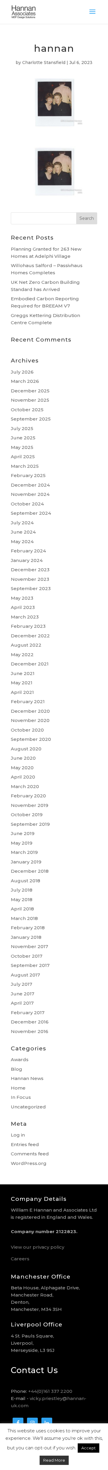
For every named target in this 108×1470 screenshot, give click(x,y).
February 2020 (28, 796)
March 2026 (25, 381)
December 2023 (30, 569)
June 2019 (22, 833)
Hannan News (27, 1078)
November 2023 (30, 579)
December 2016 (30, 1022)
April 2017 (22, 1003)
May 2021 (21, 683)
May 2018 (21, 899)
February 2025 (28, 475)
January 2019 (26, 862)
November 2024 (30, 494)
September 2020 (31, 739)
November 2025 (30, 400)
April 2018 (22, 909)
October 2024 (27, 504)
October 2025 (27, 409)
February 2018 (28, 927)
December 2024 (30, 485)
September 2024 (31, 513)
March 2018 (24, 918)
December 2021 (30, 664)
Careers (20, 1259)
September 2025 (31, 419)
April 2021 (22, 692)
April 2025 (23, 456)
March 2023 (25, 617)
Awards (19, 1059)
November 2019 (29, 805)
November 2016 (29, 1031)
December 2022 (30, 636)
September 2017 (30, 965)
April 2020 (23, 777)
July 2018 (21, 890)
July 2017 (21, 984)
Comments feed (30, 1154)
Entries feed (25, 1144)
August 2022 (26, 645)
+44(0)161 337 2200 (50, 1391)
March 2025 (25, 466)
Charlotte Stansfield (43, 62)
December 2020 (30, 711)
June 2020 (23, 758)
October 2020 (27, 730)
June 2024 (23, 532)
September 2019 (30, 824)
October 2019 (27, 814)
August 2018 (25, 880)
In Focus (21, 1097)
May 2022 (22, 654)
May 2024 (22, 541)
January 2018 (26, 937)
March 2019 (24, 852)
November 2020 (30, 720)
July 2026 (22, 372)
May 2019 (21, 843)
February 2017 (27, 1012)
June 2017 (22, 994)
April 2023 (23, 607)
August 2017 (25, 975)
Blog (16, 1069)
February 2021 (28, 701)
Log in (18, 1135)
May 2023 (22, 598)
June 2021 (22, 673)
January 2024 (27, 560)
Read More (54, 1460)
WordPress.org (28, 1163)
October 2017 (26, 956)
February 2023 (28, 626)
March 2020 (25, 786)
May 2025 (22, 447)
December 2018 (30, 871)
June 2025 (23, 438)
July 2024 (22, 522)
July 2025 (22, 428)
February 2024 (28, 551)
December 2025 (30, 391)
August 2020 (26, 749)
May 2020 (22, 767)
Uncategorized (28, 1107)
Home (18, 1088)
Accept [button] (88, 1447)
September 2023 (31, 588)
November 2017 (29, 946)
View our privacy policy (37, 1247)
